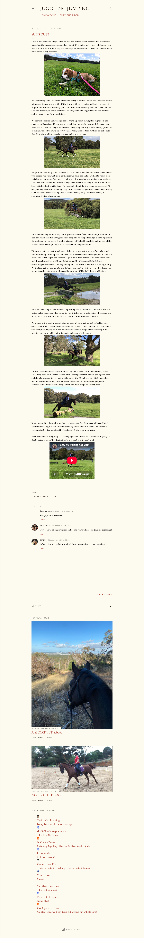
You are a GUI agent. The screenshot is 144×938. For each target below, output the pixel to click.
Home (43, 15)
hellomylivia (43, 853)
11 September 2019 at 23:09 (59, 540)
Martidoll (44, 525)
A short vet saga (47, 732)
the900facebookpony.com (51, 831)
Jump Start (43, 901)
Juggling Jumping (65, 8)
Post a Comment (45, 737)
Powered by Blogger (74, 929)
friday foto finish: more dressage (54, 824)
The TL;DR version (48, 835)
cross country (42, 496)
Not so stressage (47, 795)
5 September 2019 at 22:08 (60, 526)
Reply (42, 520)
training (52, 496)
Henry (62, 15)
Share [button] (34, 492)
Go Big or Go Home (48, 908)
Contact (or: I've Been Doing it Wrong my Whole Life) (67, 912)
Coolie (52, 15)
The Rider (73, 15)
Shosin (40, 879)
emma (43, 540)
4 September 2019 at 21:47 (63, 511)
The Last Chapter (47, 890)
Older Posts (104, 594)
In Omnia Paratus (47, 842)
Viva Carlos (43, 875)
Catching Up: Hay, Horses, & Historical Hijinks (63, 846)
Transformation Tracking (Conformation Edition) (64, 868)
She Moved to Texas (48, 886)
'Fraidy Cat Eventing (48, 820)
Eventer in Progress (47, 897)
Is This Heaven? (46, 857)
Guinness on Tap (46, 864)
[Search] (110, 8)
